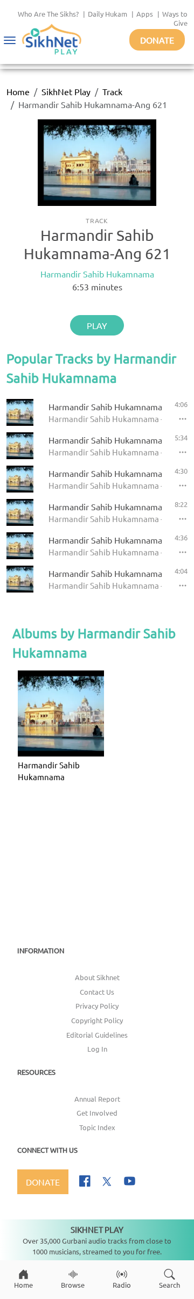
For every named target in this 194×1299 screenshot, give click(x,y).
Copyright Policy (97, 1020)
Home (18, 91)
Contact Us (97, 991)
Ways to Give (175, 18)
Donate (157, 39)
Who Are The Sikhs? (48, 13)
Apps (144, 13)
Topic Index (97, 1127)
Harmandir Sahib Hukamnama (97, 273)
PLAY (97, 325)
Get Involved (97, 1112)
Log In (97, 1048)
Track (112, 91)
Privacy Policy (97, 1005)
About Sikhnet (97, 977)
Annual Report (97, 1098)
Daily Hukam (107, 13)
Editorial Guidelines (97, 1034)
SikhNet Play (66, 91)
